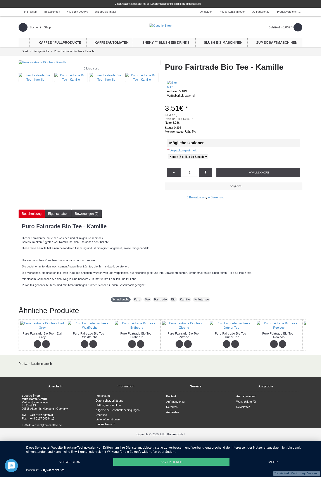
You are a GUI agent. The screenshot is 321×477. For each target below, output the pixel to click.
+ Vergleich (235, 186)
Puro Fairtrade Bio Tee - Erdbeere (137, 335)
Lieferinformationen (108, 419)
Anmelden (172, 412)
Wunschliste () (246, 401)
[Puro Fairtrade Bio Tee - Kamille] (89, 62)
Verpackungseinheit (183, 150)
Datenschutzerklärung (109, 400)
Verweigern (69, 462)
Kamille (185, 299)
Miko (170, 87)
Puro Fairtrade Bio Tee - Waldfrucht (89, 335)
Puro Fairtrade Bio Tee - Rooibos (278, 335)
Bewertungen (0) (86, 213)
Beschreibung (31, 213)
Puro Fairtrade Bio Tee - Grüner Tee (231, 335)
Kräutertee (201, 299)
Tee (147, 299)
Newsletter (243, 407)
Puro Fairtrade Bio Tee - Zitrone (184, 335)
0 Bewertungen (196, 197)
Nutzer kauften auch (35, 363)
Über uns (101, 414)
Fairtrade (160, 299)
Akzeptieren (171, 462)
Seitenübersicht (105, 424)
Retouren (172, 407)
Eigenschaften (58, 213)
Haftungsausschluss (108, 405)
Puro (137, 299)
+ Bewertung (216, 197)
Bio (173, 299)
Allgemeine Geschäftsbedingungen (118, 410)
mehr (273, 462)
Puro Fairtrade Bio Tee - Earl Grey (42, 335)
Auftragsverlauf (175, 401)
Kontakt (171, 396)
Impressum (103, 395)
